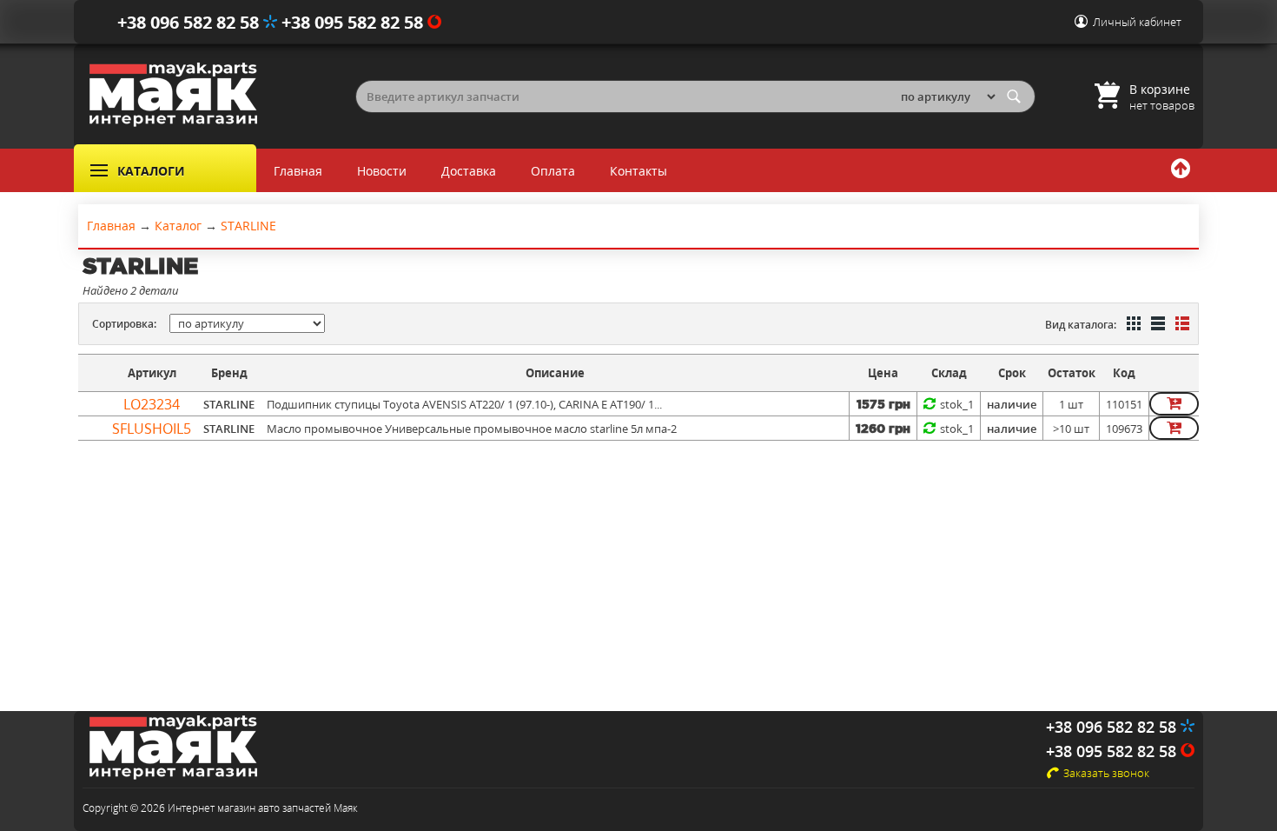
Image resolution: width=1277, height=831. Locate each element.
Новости (382, 171)
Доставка (468, 171)
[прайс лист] (1180, 325)
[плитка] (1132, 325)
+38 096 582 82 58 (190, 22)
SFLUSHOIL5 (151, 428)
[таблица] (1156, 325)
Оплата (553, 171)
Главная (298, 171)
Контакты (638, 171)
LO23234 (151, 404)
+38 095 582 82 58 (354, 22)
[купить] (1174, 404)
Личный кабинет (1137, 22)
